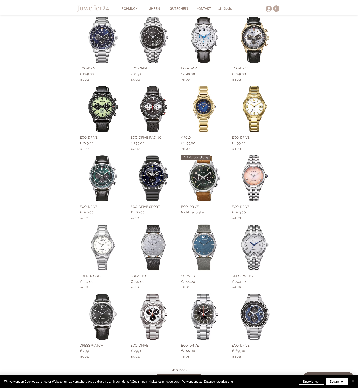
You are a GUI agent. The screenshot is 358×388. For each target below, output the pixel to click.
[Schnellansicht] (103, 40)
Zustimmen (337, 381)
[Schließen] (353, 381)
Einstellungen (311, 381)
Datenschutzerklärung (218, 381)
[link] (276, 8)
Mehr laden (179, 370)
